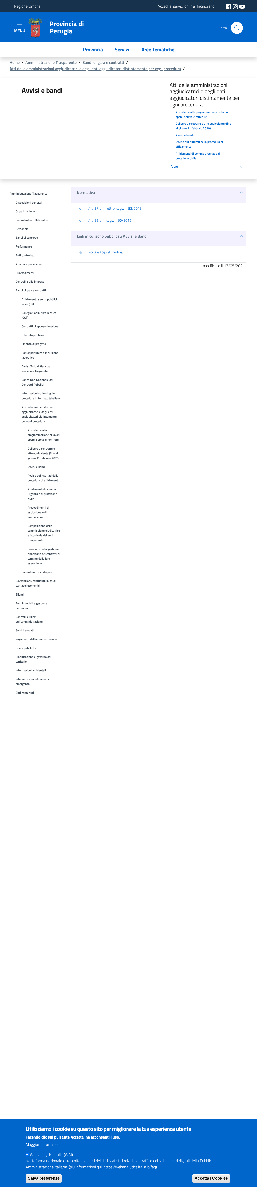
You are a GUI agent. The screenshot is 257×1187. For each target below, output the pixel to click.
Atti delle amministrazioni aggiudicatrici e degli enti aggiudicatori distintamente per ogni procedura (95, 69)
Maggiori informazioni (44, 1144)
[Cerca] (237, 28)
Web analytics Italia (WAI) (51, 1155)
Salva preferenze (44, 1178)
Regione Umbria (27, 6)
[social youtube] (242, 6)
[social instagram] (236, 6)
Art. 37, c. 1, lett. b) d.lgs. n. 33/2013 (115, 208)
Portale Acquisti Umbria (105, 252)
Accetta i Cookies (211, 1178)
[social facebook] (229, 6)
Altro (174, 166)
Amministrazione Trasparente (51, 62)
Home (15, 62)
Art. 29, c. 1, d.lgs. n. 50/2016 (110, 220)
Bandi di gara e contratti (103, 62)
